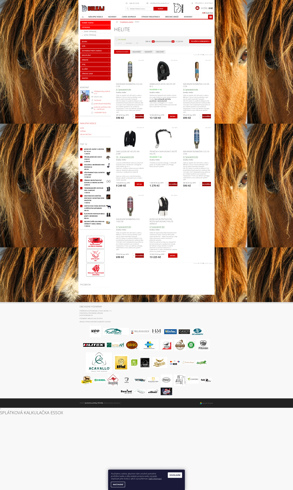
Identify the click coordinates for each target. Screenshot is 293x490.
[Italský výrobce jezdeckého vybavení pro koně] (99, 362)
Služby (85, 69)
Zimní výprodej (90, 31)
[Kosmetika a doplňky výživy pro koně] (149, 345)
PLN (211, 13)
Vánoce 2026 (87, 73)
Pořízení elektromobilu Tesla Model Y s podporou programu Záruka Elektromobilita (95, 313)
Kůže (82, 128)
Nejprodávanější (122, 52)
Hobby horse (88, 23)
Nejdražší (148, 52)
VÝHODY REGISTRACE (150, 17)
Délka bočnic (86, 134)
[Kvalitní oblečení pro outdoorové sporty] (197, 331)
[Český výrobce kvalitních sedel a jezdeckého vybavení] (116, 331)
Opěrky (83, 131)
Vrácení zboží (172, 17)
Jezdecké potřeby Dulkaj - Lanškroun (102, 108)
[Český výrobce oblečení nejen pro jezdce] (94, 345)
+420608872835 (100, 112)
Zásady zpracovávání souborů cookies (95, 322)
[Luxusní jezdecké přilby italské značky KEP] (95, 331)
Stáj (83, 64)
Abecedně (160, 52)
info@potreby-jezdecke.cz (102, 92)
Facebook (97, 100)
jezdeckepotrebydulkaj (102, 103)
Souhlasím (175, 475)
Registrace (209, 3)
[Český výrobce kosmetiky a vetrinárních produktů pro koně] (180, 345)
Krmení (85, 60)
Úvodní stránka (83, 17)
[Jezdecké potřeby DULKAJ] (93, 8)
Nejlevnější (137, 52)
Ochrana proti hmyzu (92, 51)
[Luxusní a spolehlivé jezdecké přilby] (184, 331)
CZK (204, 13)
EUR (207, 13)
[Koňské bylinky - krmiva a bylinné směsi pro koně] (140, 391)
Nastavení (118, 484)
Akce (120, 43)
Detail (172, 116)
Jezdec (84, 41)
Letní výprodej (90, 35)
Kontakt (188, 17)
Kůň (83, 46)
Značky (85, 78)
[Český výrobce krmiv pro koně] (203, 345)
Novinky (112, 17)
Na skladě (122, 40)
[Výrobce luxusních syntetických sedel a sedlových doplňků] (170, 331)
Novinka (129, 43)
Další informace (155, 478)
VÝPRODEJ (86, 27)
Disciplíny (86, 55)
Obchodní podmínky (91, 306)
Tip (137, 43)
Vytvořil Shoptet (207, 403)
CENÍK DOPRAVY (129, 17)
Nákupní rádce (95, 17)
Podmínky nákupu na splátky (91, 318)
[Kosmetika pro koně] (166, 345)
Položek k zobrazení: (200, 41)
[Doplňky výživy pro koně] (134, 362)
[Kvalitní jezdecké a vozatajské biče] (191, 345)
